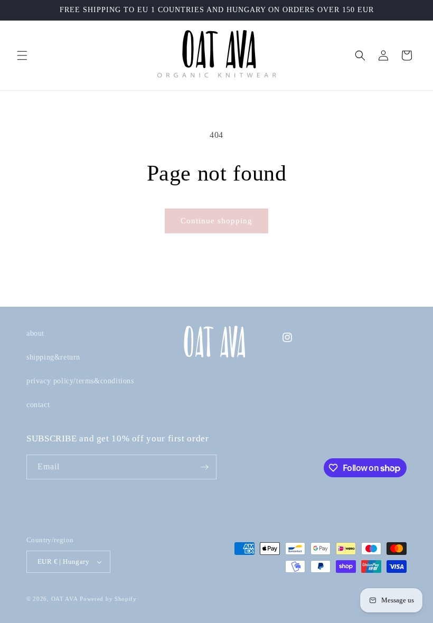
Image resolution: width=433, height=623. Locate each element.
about (35, 333)
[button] (22, 55)
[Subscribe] (204, 467)
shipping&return (53, 357)
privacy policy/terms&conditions (80, 381)
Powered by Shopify (108, 599)
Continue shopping (216, 220)
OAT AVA (64, 599)
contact (38, 405)
